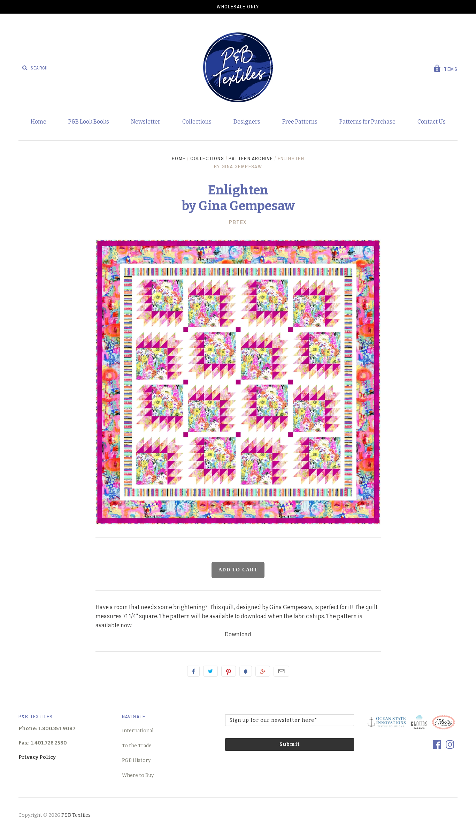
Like (193, 671)
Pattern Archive (251, 158)
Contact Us (431, 121)
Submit (289, 744)
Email (281, 671)
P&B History (136, 760)
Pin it (228, 671)
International (137, 731)
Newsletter (145, 121)
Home (38, 121)
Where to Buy (138, 775)
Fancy (245, 671)
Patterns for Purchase (367, 121)
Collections (197, 121)
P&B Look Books (88, 121)
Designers (246, 121)
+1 (262, 671)
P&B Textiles (76, 815)
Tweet (210, 671)
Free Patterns (299, 121)
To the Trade (137, 746)
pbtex (238, 222)
